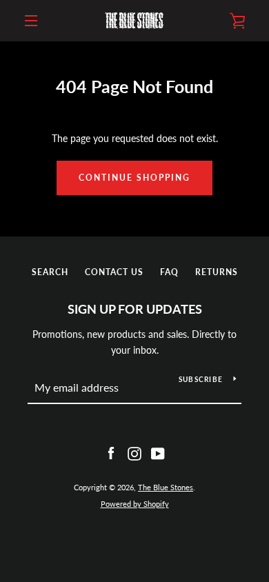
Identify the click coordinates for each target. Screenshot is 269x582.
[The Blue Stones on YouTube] (158, 453)
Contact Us (114, 272)
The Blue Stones (165, 487)
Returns (216, 272)
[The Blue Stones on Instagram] (134, 453)
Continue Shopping (134, 177)
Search (50, 272)
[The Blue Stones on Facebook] (111, 453)
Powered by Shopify (135, 503)
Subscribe (201, 379)
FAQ (169, 272)
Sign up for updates (135, 309)
